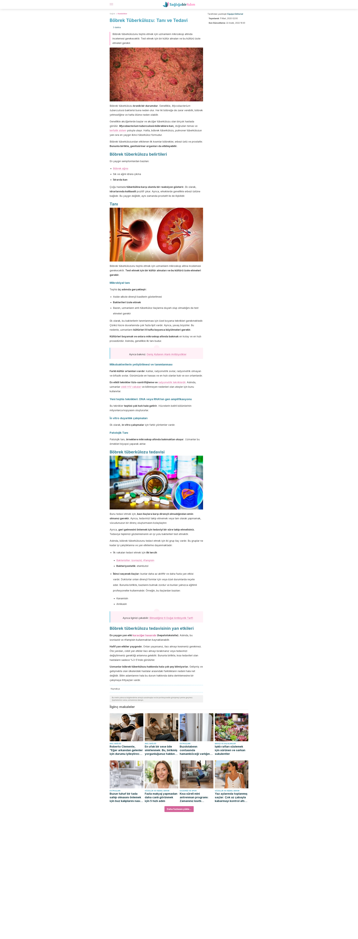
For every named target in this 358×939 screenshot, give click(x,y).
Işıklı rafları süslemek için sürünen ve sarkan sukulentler (230, 750)
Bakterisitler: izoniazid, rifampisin (135, 560)
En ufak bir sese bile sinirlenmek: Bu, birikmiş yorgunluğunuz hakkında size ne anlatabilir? (161, 750)
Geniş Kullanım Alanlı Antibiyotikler (166, 354)
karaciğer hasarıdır (145, 635)
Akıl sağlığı (115, 744)
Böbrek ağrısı (120, 168)
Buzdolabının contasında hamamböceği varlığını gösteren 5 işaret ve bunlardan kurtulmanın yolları (195, 750)
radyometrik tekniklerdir (171, 382)
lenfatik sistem (118, 130)
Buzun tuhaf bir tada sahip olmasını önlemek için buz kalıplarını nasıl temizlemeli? (125, 797)
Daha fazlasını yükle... (179, 809)
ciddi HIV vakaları (131, 386)
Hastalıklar (122, 14)
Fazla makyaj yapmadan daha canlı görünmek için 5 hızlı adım (161, 797)
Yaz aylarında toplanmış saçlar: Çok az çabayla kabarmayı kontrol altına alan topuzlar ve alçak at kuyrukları (231, 797)
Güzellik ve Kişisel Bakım (157, 791)
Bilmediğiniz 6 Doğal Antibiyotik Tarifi (171, 617)
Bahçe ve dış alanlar (225, 744)
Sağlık (112, 14)
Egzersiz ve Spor (188, 791)
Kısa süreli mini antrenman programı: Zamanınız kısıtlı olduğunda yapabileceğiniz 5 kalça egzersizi (196, 797)
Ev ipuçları (185, 744)
